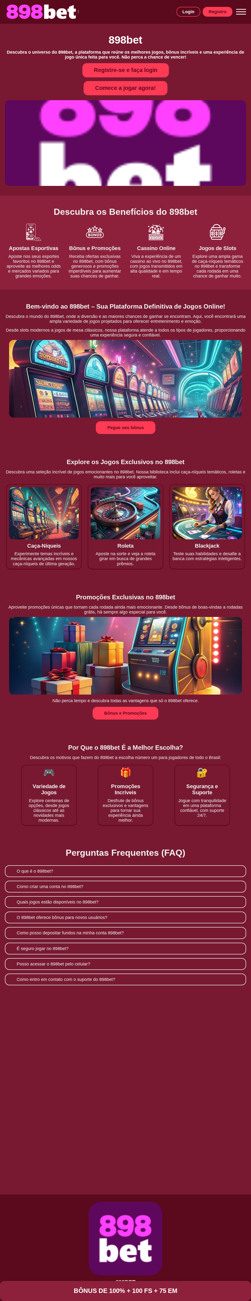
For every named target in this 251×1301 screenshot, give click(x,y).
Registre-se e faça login (125, 70)
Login (188, 11)
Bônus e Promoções (125, 713)
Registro (217, 11)
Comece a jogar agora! (125, 88)
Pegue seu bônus (125, 427)
